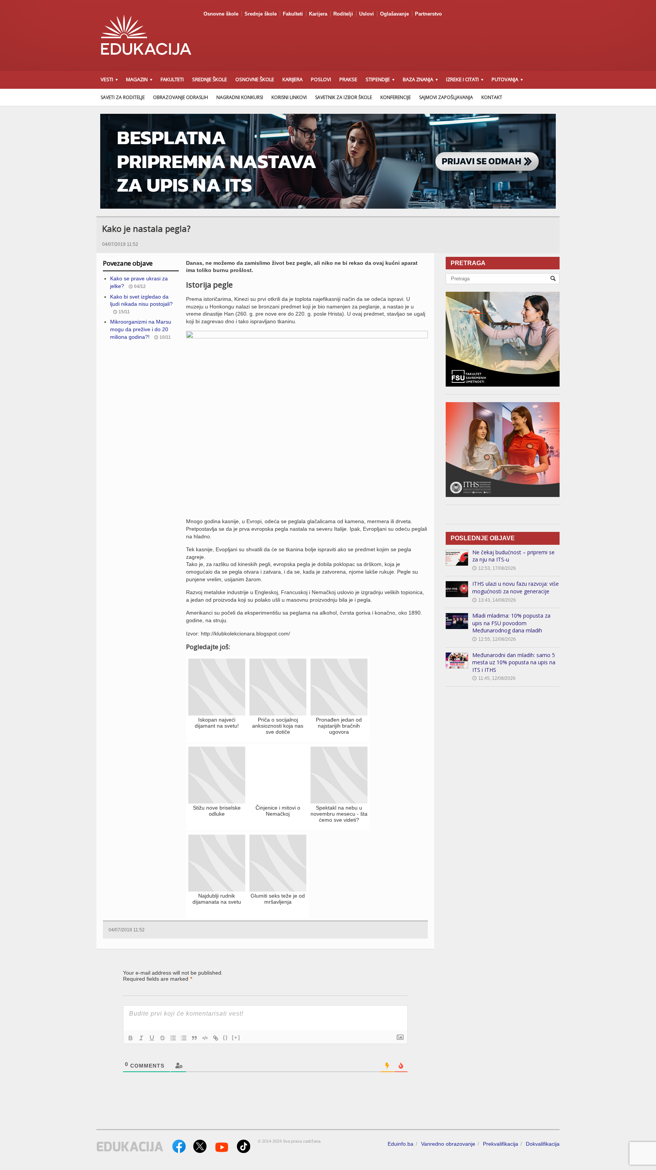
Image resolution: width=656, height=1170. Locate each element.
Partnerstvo (428, 14)
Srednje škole (260, 14)
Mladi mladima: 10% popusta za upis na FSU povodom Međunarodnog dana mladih (511, 623)
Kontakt (491, 97)
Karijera (318, 14)
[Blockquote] (194, 1038)
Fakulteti (293, 14)
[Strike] (162, 1038)
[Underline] (152, 1038)
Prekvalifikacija (500, 1144)
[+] (236, 1037)
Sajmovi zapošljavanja (446, 97)
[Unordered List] (183, 1038)
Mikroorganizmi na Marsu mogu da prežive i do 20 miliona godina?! (140, 329)
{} (225, 1037)
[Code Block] (205, 1038)
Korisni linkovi (289, 97)
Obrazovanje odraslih (180, 97)
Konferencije (395, 97)
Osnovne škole (220, 14)
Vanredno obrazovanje (448, 1144)
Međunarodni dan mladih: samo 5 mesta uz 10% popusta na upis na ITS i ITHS (513, 662)
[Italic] (141, 1038)
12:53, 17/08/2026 (494, 568)
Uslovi (366, 14)
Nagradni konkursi (239, 97)
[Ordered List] (173, 1038)
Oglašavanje (394, 14)
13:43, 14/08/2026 (494, 600)
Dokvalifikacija (543, 1144)
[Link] (215, 1038)
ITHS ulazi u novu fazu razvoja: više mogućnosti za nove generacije (515, 587)
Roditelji (343, 14)
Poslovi (321, 79)
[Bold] (130, 1038)
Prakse (348, 79)
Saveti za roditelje (123, 97)
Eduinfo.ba (400, 1144)
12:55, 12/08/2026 (494, 639)
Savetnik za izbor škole (343, 97)
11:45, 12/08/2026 (494, 678)
